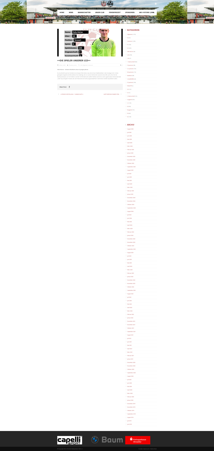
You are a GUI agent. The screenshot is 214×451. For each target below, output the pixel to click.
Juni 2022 (129, 300)
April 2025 (129, 184)
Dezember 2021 (131, 321)
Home (62, 12)
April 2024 (129, 225)
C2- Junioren (130, 68)
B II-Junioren (130, 72)
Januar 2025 (130, 194)
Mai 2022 (129, 304)
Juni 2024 (129, 218)
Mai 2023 (129, 263)
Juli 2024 (129, 215)
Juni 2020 (129, 383)
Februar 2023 (130, 273)
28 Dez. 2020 (62, 65)
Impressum (146, 449)
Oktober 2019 (130, 410)
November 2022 (131, 283)
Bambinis (129, 75)
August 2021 (130, 335)
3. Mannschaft (131, 96)
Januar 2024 (130, 235)
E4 (127, 113)
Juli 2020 (129, 379)
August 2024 (130, 211)
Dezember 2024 (131, 197)
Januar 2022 (130, 318)
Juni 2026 (129, 136)
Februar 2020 (130, 396)
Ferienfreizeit (115, 12)
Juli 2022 (129, 297)
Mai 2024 (129, 221)
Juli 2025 (129, 173)
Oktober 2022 (130, 287)
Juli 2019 (129, 421)
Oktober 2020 (130, 369)
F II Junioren (130, 65)
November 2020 (131, 366)
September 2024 (131, 208)
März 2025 (129, 187)
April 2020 (129, 390)
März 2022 (129, 311)
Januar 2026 (130, 153)
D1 (128, 48)
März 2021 (129, 352)
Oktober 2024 (130, 204)
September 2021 (131, 331)
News (71, 12)
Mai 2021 (129, 345)
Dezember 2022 (131, 280)
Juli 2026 (129, 132)
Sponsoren (130, 12)
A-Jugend (129, 99)
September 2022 (131, 290)
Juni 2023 (129, 259)
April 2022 (129, 307)
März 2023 (129, 269)
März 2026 (129, 146)
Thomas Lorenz (73, 65)
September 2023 (131, 249)
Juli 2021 (129, 338)
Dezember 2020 (131, 362)
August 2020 (130, 376)
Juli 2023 (129, 256)
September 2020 (131, 372)
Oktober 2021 (130, 328)
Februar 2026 (130, 149)
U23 (81, 65)
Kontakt (140, 449)
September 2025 (131, 166)
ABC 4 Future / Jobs (146, 12)
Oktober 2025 (130, 163)
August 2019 (130, 417)
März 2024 (129, 228)
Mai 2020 (129, 386)
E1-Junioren (130, 82)
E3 (127, 38)
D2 (128, 89)
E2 (127, 116)
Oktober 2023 (130, 245)
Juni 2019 (129, 424)
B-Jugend (129, 110)
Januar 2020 (130, 400)
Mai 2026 (129, 139)
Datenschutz (153, 449)
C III (128, 58)
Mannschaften (84, 12)
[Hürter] (90, 42)
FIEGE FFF (129, 86)
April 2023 (129, 266)
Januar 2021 (130, 359)
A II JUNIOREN (130, 79)
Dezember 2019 (131, 403)
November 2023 (131, 242)
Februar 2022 (130, 314)
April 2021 (129, 348)
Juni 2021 (129, 342)
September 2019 (131, 414)
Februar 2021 (130, 355)
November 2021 (131, 324)
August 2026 (130, 129)
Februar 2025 (130, 191)
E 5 (128, 92)
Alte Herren (130, 51)
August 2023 (130, 252)
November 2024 (131, 201)
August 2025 (130, 170)
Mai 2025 (129, 180)
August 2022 (130, 293)
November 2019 (131, 407)
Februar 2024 (130, 232)
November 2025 (131, 160)
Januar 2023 (130, 276)
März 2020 (129, 393)
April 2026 (129, 142)
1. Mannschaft (131, 62)
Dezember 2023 (131, 239)
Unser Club (99, 12)
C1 (128, 103)
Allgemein (85, 65)
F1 (127, 44)
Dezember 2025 (131, 156)
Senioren (90, 65)
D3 (128, 106)
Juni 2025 (129, 177)
